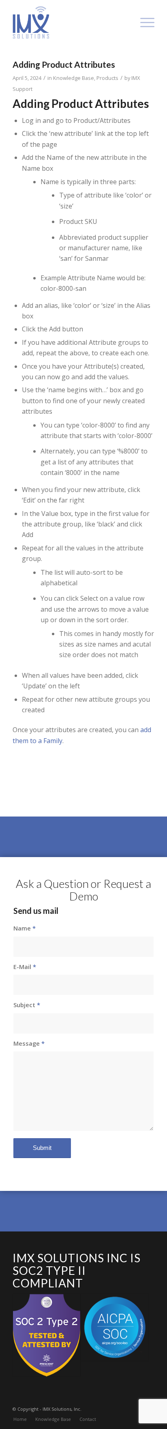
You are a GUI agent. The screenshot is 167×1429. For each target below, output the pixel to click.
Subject (26, 1005)
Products (107, 78)
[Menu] (143, 22)
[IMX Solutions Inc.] (69, 22)
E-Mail (24, 967)
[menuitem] (143, 22)
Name (24, 928)
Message (29, 1043)
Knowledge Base (73, 78)
